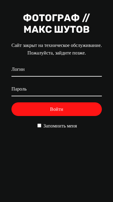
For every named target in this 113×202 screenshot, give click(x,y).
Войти (56, 109)
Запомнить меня (59, 125)
